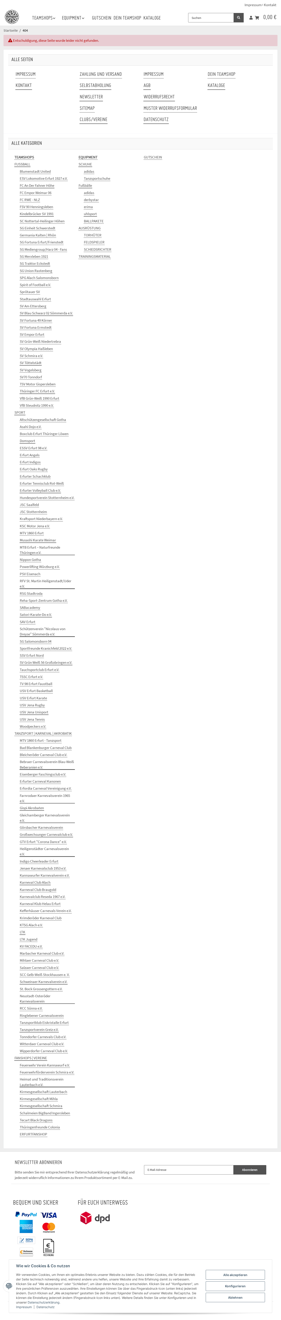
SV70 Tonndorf (31, 377)
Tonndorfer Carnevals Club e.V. (43, 1036)
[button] (251, 17)
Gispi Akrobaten (32, 807)
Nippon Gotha (30, 559)
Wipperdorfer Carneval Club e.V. (44, 1050)
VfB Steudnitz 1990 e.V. (37, 405)
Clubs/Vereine (93, 120)
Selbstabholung (95, 85)
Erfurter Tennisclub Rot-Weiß (42, 483)
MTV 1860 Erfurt (32, 533)
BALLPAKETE (94, 221)
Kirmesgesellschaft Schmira (41, 1105)
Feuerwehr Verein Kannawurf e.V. (45, 1065)
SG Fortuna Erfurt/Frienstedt (41, 242)
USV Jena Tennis (32, 719)
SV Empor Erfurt (32, 334)
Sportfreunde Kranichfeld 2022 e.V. (46, 648)
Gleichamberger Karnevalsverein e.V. (45, 818)
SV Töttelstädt (30, 362)
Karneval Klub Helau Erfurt (40, 903)
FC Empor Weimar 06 (35, 192)
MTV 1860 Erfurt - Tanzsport (40, 740)
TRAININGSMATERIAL (95, 256)
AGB (147, 85)
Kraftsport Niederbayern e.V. (41, 518)
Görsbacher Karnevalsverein (41, 827)
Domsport (27, 440)
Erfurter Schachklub (35, 476)
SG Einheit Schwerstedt (37, 228)
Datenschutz (45, 1307)
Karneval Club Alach (35, 882)
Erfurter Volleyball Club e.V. (40, 490)
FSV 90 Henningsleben (36, 206)
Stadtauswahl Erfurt (35, 299)
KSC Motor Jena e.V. (35, 526)
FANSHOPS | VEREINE (30, 1057)
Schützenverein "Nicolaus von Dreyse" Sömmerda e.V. (42, 631)
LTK (22, 932)
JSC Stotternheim (33, 511)
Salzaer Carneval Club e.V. (39, 967)
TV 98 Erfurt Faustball (36, 683)
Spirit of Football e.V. (35, 284)
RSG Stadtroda (31, 593)
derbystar (91, 199)
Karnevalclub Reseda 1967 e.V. (42, 896)
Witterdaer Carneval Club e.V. (42, 1043)
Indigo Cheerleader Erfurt (39, 861)
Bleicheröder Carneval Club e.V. (43, 754)
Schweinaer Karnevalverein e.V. (43, 981)
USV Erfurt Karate (33, 698)
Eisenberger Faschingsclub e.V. (43, 774)
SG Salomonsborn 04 (35, 641)
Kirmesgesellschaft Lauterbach (43, 1091)
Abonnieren (250, 1170)
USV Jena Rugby (32, 705)
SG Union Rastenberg (36, 270)
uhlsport (90, 213)
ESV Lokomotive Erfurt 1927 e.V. (44, 178)
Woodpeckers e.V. (33, 726)
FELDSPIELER (94, 242)
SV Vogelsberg (30, 370)
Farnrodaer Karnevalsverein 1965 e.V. (45, 798)
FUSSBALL (22, 164)
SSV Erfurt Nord (32, 655)
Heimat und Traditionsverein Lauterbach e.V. (41, 1082)
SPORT (19, 412)
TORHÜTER (92, 235)
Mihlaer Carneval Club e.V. (39, 960)
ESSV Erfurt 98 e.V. (33, 448)
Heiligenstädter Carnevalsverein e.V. (44, 851)
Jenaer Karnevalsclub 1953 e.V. (43, 868)
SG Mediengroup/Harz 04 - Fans (43, 249)
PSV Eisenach (30, 573)
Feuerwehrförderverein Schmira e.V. (47, 1072)
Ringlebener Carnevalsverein (42, 1015)
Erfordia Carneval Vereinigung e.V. (46, 788)
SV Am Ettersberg (33, 306)
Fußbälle (85, 185)
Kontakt (270, 4)
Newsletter (91, 97)
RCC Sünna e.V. (31, 1008)
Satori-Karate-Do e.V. (36, 614)
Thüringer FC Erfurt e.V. (37, 391)
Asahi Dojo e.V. (30, 426)
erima (88, 206)
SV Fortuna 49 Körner (36, 320)
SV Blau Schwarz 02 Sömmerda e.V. (46, 313)
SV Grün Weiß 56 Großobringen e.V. (46, 662)
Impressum (24, 1307)
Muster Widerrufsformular (170, 108)
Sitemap (87, 108)
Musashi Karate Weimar (38, 540)
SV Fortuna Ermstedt (36, 327)
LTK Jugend (28, 939)
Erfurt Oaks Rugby (34, 469)
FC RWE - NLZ (30, 199)
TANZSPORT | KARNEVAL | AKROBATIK (43, 733)
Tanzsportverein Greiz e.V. (39, 1029)
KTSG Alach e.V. (31, 925)
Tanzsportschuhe (97, 178)
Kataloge (152, 18)
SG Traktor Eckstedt (35, 263)
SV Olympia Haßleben (36, 348)
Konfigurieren (235, 1286)
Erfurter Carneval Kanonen (40, 781)
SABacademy (30, 607)
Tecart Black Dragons (36, 1120)
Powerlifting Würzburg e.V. (40, 566)
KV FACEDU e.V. (31, 946)
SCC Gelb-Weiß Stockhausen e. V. (45, 974)
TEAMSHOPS (24, 157)
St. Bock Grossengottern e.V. (41, 988)
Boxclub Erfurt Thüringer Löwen (44, 433)
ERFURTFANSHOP (33, 1134)
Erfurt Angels (30, 455)
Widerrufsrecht (159, 97)
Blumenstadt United (35, 171)
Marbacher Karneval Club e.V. (42, 953)
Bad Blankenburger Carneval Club (46, 747)
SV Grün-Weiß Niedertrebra (40, 341)
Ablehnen (235, 1297)
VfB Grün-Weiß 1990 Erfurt (39, 398)
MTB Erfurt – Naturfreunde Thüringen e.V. (40, 550)
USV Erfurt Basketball (36, 690)
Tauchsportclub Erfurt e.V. (39, 669)
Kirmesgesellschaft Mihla (39, 1098)
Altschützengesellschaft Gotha (43, 419)
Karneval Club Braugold (38, 889)
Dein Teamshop (127, 18)
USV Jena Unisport (34, 712)
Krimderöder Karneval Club (40, 918)
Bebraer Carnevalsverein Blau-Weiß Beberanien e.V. (47, 764)
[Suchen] (239, 17)
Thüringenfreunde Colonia (40, 1127)
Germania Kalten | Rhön (38, 235)
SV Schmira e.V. (31, 355)
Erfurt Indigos (30, 462)
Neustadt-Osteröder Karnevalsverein (35, 999)
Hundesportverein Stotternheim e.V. (47, 497)
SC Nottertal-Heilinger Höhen (42, 221)
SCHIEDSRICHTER (97, 249)
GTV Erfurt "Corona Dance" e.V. (43, 841)
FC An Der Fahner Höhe (37, 185)
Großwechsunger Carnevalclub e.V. (46, 834)
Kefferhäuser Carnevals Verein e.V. (46, 910)
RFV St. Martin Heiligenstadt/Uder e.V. (45, 583)
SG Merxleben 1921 (34, 256)
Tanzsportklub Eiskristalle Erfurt (44, 1022)
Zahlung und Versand (101, 74)
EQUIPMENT (88, 157)
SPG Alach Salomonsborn (39, 277)
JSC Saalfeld (29, 504)
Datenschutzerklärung (43, 1302)
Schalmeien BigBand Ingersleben (45, 1113)
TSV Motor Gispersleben (38, 384)
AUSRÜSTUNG (90, 228)
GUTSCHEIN (153, 157)
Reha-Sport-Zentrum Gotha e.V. (44, 600)
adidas (89, 171)
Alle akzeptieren (235, 1275)
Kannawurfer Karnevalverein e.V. (45, 875)
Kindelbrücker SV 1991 (37, 213)
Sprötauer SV (30, 291)
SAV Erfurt (27, 621)
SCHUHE (85, 164)
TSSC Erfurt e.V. (31, 676)
